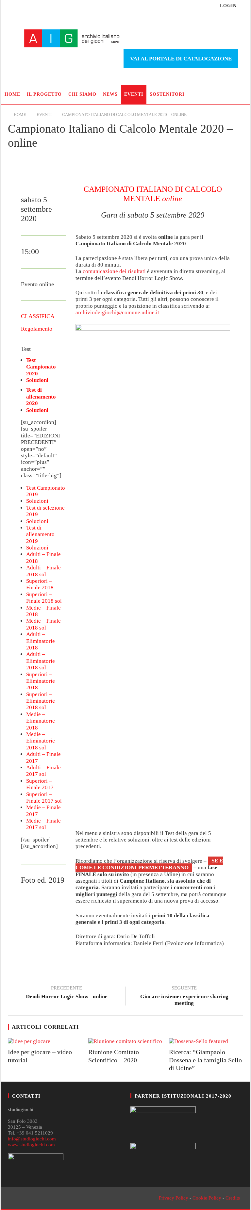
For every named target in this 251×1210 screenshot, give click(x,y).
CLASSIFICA (38, 316)
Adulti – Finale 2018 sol (43, 570)
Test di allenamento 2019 (40, 534)
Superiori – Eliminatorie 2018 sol (40, 701)
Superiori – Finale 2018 (40, 584)
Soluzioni (37, 380)
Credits (233, 1198)
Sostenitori (167, 94)
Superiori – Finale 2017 (40, 784)
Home (12, 94)
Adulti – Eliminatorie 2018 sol (40, 661)
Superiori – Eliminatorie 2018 (40, 681)
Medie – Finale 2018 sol (43, 624)
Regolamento (36, 328)
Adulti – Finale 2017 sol (43, 770)
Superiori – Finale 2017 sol (44, 797)
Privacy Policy (173, 1198)
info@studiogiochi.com (32, 1138)
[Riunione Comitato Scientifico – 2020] (125, 1041)
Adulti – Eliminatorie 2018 (40, 641)
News (110, 94)
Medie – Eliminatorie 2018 (40, 721)
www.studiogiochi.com (31, 1144)
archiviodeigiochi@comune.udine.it (117, 312)
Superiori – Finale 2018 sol (44, 597)
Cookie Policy (206, 1198)
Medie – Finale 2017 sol (43, 824)
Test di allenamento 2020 (41, 396)
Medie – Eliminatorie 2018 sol (40, 741)
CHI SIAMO (82, 94)
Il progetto (44, 94)
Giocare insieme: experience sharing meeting (184, 996)
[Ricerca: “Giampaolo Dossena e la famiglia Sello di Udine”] (206, 1041)
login (228, 5)
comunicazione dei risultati (114, 271)
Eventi (133, 94)
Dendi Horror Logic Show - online (67, 993)
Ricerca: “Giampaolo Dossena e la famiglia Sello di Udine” (205, 1059)
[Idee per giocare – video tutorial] (45, 1041)
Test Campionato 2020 (41, 367)
